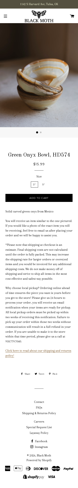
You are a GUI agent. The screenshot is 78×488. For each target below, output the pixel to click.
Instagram (41, 447)
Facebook (40, 441)
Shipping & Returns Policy (39, 413)
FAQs (39, 407)
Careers (39, 421)
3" (34, 184)
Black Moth (44, 455)
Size (39, 176)
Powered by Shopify (39, 460)
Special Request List (39, 427)
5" (43, 184)
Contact (39, 402)
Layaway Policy (39, 433)
